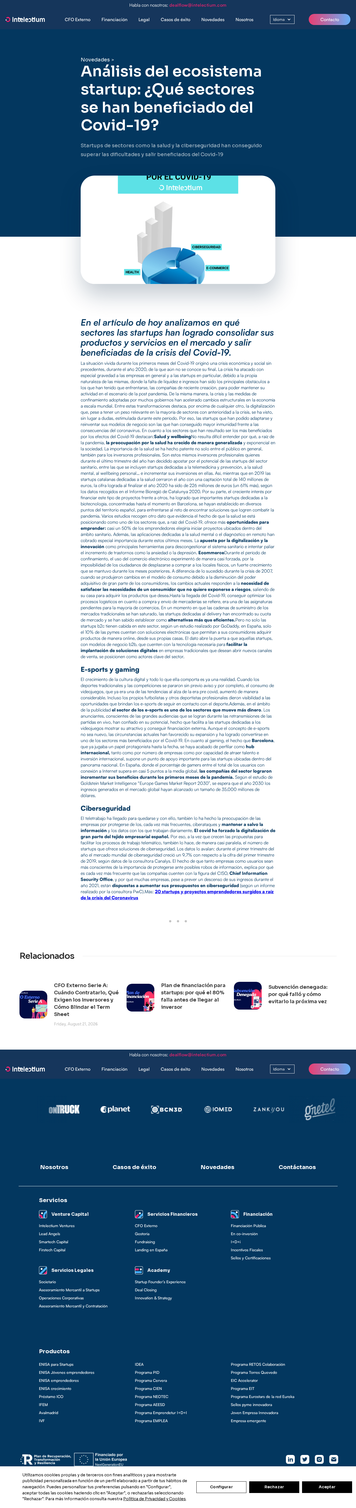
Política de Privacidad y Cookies (154, 1498)
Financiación (114, 19)
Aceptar (327, 1486)
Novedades (212, 19)
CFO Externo (77, 19)
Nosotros (244, 19)
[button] (114, 19)
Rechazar (274, 1486)
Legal (144, 19)
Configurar (221, 1486)
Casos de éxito (175, 19)
